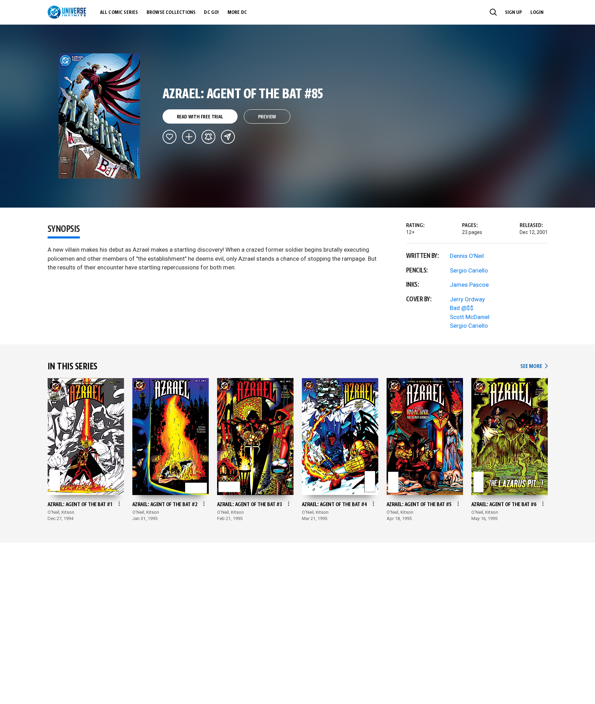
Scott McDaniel (469, 316)
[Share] (228, 137)
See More (533, 366)
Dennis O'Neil (467, 255)
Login (537, 12)
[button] (493, 12)
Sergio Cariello (469, 270)
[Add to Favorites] (169, 137)
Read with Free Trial (200, 117)
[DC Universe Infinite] (67, 12)
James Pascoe (469, 284)
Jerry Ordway (467, 299)
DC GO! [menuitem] (211, 12)
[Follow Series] (208, 137)
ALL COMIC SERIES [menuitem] (119, 12)
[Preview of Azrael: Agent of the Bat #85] (99, 115)
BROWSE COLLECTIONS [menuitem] (171, 12)
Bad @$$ (461, 307)
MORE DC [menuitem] (237, 12)
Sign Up (513, 12)
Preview (267, 117)
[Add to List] (189, 137)
